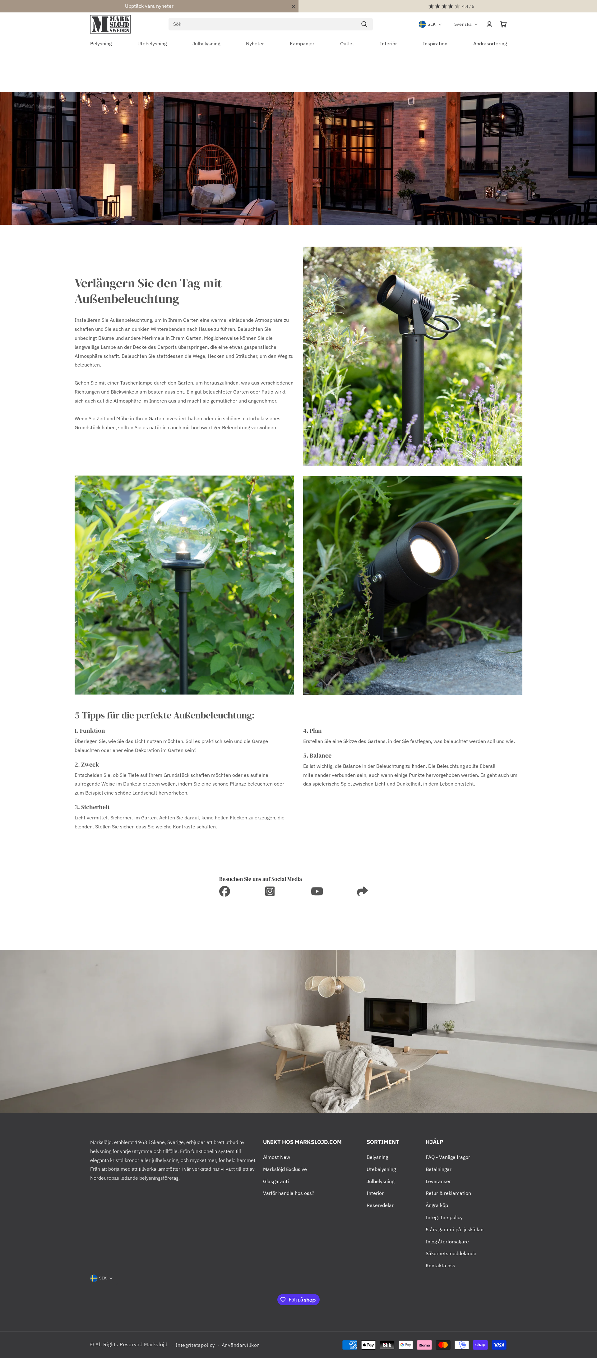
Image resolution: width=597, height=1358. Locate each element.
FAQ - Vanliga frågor (448, 1157)
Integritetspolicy (444, 1217)
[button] (503, 24)
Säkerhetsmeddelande (451, 1253)
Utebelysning (381, 1169)
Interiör (375, 1193)
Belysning (377, 1157)
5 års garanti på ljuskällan (455, 1229)
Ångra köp (437, 1205)
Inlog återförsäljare (447, 1241)
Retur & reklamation (448, 1193)
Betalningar (438, 1169)
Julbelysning (380, 1181)
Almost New (276, 1157)
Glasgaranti (276, 1181)
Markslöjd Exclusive (285, 1169)
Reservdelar (380, 1205)
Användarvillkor (240, 1345)
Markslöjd (155, 1344)
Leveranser (438, 1181)
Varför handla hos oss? (288, 1193)
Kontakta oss (440, 1265)
